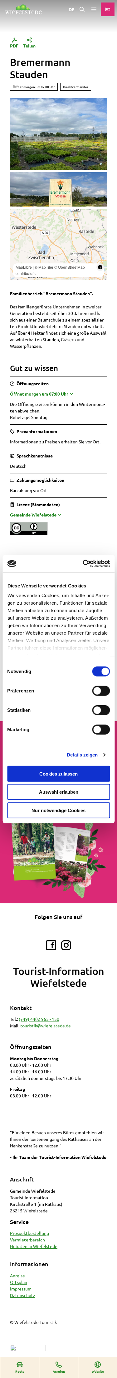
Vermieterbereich (27, 1239)
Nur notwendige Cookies (58, 810)
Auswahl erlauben (58, 792)
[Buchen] (108, 9)
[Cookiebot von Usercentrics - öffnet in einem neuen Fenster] (83, 564)
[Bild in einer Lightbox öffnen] (58, 857)
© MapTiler (44, 267)
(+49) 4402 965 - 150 (39, 1019)
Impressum (21, 1288)
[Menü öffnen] (94, 9)
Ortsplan (18, 1282)
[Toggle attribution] (100, 267)
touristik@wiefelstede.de (45, 1025)
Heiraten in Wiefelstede (33, 1246)
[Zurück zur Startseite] (23, 9)
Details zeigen (82, 754)
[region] (58, 244)
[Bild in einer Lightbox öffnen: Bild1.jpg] (58, 133)
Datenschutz (22, 1295)
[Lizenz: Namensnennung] (28, 533)
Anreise (17, 1275)
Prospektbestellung (29, 1233)
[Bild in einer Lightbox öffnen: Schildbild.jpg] (58, 189)
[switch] (101, 691)
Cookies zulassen (58, 773)
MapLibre (24, 267)
